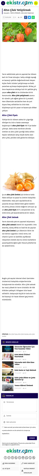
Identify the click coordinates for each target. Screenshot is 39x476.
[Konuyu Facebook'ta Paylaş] (25, 17)
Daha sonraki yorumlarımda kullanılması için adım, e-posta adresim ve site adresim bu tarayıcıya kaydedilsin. (19, 430)
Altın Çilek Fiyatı (12, 334)
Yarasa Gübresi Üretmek (24, 385)
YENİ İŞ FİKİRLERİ (15, 13)
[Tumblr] (30, 457)
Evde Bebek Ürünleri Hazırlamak (22, 356)
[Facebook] (5, 457)
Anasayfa (6, 13)
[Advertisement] (19, 57)
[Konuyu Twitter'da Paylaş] (29, 17)
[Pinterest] (23, 457)
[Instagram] (12, 457)
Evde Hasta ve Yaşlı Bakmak (25, 370)
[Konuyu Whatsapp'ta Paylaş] (33, 17)
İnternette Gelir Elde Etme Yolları (24, 363)
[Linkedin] (16, 457)
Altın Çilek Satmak (23, 334)
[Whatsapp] (26, 457)
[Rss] (33, 457)
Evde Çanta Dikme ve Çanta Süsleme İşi (25, 379)
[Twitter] (8, 457)
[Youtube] (19, 457)
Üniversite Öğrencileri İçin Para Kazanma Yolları (25, 348)
